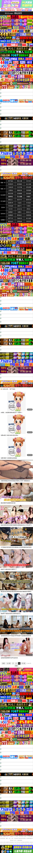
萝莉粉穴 (19, 215)
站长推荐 (3, 195)
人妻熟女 (10, 190)
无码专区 (3, 213)
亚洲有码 (10, 184)
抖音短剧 (10, 206)
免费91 (19, 212)
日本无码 (28, 181)
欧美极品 (19, 184)
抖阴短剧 (19, 221)
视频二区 (3, 188)
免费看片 (10, 212)
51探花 (28, 206)
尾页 (16, 665)
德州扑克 (28, 199)
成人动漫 (28, 184)
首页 (3, 663)
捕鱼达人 (10, 199)
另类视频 (28, 190)
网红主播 (19, 181)
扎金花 (19, 202)
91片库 (11, 209)
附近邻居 (10, 193)
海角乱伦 (28, 212)
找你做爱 (28, 193)
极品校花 (10, 221)
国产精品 (10, 181)
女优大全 (19, 209)
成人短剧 (28, 218)
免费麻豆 (10, 215)
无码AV (3, 207)
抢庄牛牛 (19, 199)
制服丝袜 (19, 190)
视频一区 (3, 182)
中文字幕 (19, 187)
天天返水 (28, 202)
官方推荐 (3, 201)
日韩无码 (28, 221)
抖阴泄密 (28, 215)
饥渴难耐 (19, 193)
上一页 (8, 663)
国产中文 (10, 218)
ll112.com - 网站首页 (13, 13)
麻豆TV (20, 206)
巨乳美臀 (28, 187)
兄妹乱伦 (19, 218)
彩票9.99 (10, 202)
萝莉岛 (28, 209)
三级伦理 (10, 187)
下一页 (23, 663)
